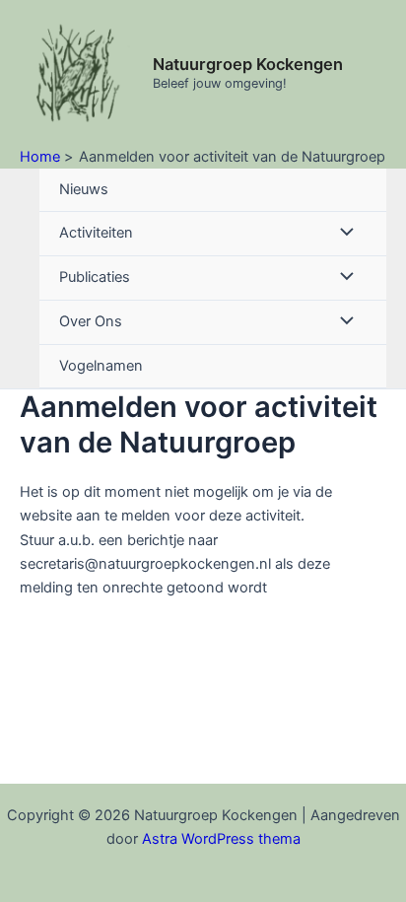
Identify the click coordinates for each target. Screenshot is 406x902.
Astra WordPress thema (221, 839)
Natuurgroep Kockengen (248, 64)
